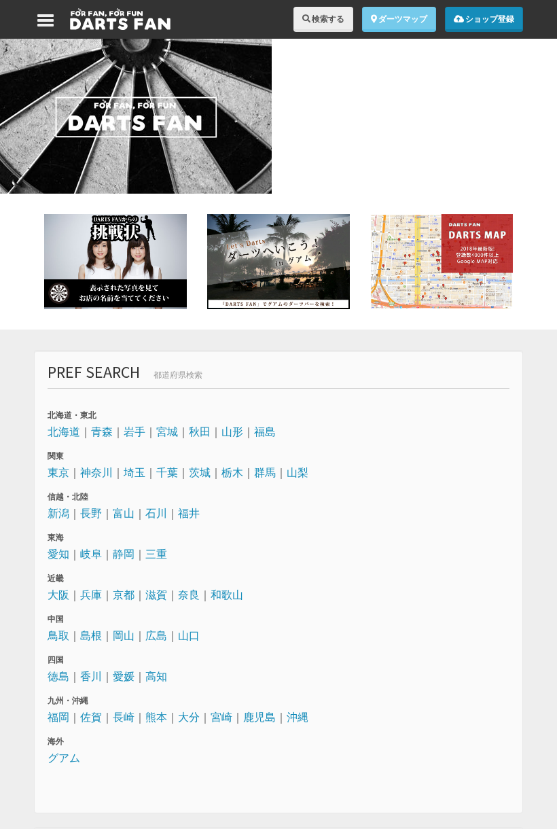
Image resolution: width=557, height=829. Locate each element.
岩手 (134, 431)
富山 (123, 513)
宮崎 (221, 717)
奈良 (189, 594)
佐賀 (91, 717)
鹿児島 (259, 717)
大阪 (58, 594)
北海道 (64, 431)
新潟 (58, 513)
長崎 (123, 717)
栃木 (232, 472)
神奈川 (96, 472)
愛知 (58, 554)
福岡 (58, 717)
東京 (58, 472)
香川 (91, 676)
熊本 (156, 717)
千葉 (167, 472)
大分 (189, 717)
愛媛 (123, 676)
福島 (265, 431)
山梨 (297, 472)
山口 (189, 635)
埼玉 (134, 472)
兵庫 (91, 594)
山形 (232, 431)
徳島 (58, 676)
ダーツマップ (402, 19)
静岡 (123, 554)
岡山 (123, 635)
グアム (64, 757)
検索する (327, 19)
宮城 (167, 431)
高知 (156, 676)
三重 (156, 554)
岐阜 (91, 554)
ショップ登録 (489, 19)
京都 (123, 594)
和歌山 (227, 594)
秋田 (200, 431)
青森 (102, 431)
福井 (189, 513)
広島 (156, 635)
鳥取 (58, 635)
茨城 (200, 472)
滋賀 (156, 594)
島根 (91, 635)
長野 (91, 513)
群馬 (265, 472)
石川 (156, 513)
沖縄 (297, 717)
